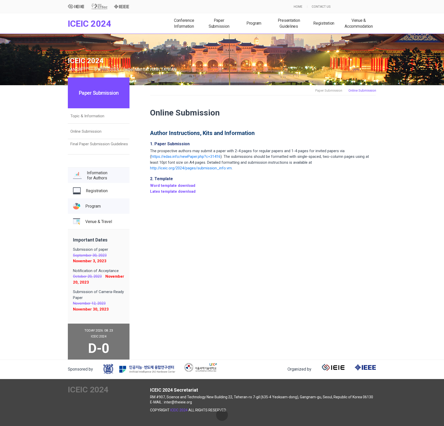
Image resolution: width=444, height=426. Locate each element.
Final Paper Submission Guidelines (99, 144)
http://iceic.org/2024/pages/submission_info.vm (191, 168)
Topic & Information (87, 116)
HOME (298, 6)
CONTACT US (321, 6)
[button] (222, 415)
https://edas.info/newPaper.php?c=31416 (185, 156)
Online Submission (85, 131)
